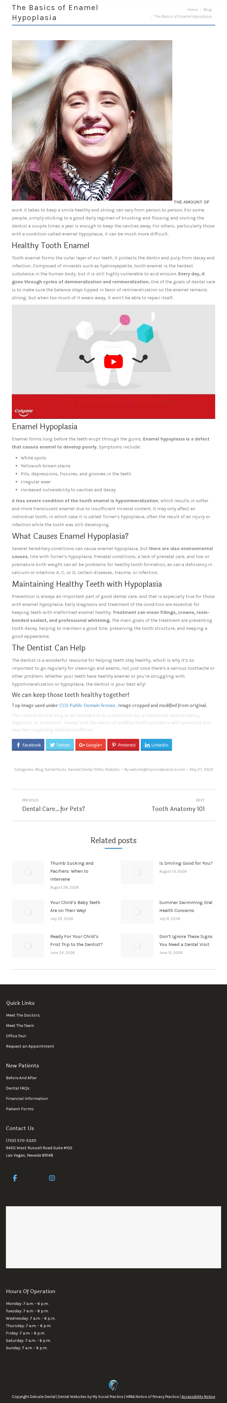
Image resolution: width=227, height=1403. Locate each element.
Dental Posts (55, 769)
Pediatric (112, 769)
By (154, 769)
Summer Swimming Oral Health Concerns (186, 906)
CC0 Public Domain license (87, 705)
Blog (39, 769)
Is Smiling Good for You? (186, 863)
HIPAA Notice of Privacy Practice (152, 1396)
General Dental (80, 769)
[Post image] (28, 872)
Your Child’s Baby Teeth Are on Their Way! (75, 906)
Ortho (99, 769)
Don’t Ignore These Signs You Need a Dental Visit (186, 940)
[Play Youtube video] (113, 362)
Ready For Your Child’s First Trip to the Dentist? (76, 940)
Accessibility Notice (198, 1396)
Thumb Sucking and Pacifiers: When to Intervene (72, 871)
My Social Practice (107, 1396)
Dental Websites (72, 1396)
